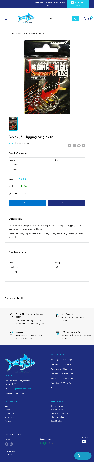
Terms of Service (12, 417)
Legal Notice (56, 421)
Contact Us (9, 413)
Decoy (11, 143)
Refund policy (10, 421)
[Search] (75, 18)
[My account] (84, 18)
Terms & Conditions (59, 413)
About (7, 409)
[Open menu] (6, 19)
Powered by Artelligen (13, 434)
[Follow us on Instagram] (11, 444)
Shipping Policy (57, 417)
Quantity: (13, 193)
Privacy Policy (57, 406)
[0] (89, 18)
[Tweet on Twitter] (79, 145)
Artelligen (8, 454)
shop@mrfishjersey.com (21, 389)
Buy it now (66, 203)
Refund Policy (57, 409)
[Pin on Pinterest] (74, 145)
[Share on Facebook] (69, 145)
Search (8, 406)
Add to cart (27, 203)
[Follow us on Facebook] (6, 444)
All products (16, 33)
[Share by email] (83, 145)
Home (7, 33)
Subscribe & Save (80, 4)
